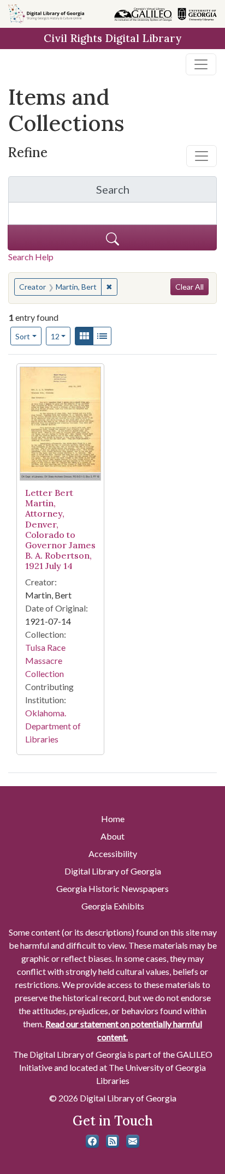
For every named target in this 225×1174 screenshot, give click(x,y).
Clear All (189, 286)
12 (61, 336)
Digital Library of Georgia (112, 871)
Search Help (31, 256)
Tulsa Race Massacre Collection (45, 660)
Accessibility (112, 853)
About (112, 836)
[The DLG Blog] (112, 1141)
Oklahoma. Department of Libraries (53, 726)
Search (156, 192)
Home (113, 818)
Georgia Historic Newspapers (112, 888)
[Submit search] (112, 237)
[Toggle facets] (201, 156)
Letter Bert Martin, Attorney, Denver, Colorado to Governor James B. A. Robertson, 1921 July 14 (60, 529)
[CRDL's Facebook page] (92, 1141)
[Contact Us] (132, 1141)
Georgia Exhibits (112, 906)
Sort (22, 336)
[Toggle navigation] (201, 64)
